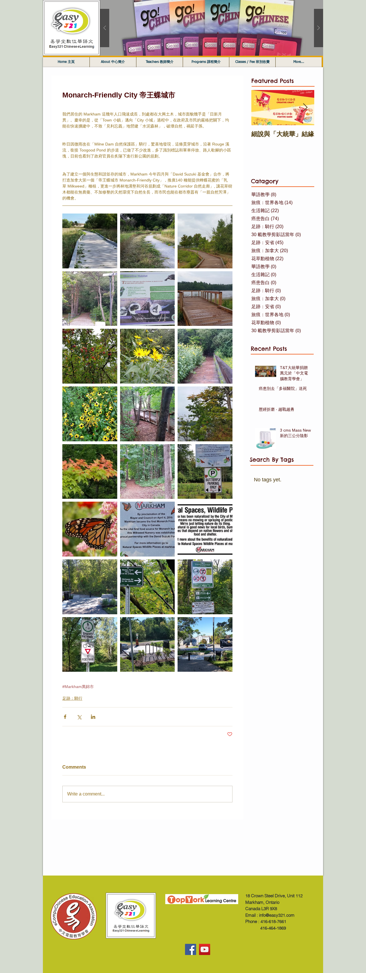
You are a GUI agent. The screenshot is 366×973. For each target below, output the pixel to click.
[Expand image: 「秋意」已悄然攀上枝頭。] (89, 471)
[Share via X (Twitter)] (79, 716)
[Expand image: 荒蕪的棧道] (89, 241)
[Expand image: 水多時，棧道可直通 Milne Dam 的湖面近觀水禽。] (205, 298)
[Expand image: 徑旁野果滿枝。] (89, 356)
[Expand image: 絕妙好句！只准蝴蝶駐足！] (205, 471)
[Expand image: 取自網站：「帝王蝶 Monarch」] (89, 529)
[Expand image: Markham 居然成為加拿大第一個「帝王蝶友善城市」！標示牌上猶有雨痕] (147, 529)
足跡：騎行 (72, 698)
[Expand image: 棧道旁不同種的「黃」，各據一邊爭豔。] (205, 356)
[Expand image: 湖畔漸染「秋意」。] (205, 413)
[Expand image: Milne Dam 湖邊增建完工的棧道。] (205, 241)
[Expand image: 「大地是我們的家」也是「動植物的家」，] (205, 529)
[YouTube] (204, 949)
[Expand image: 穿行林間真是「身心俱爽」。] (147, 471)
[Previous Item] (260, 107)
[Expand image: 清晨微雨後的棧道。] (147, 413)
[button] (211, 28)
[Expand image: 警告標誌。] (205, 586)
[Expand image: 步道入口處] (89, 586)
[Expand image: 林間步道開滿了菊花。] (147, 356)
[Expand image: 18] (89, 298)
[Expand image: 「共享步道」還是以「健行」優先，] (89, 644)
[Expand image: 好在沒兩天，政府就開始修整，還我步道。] (147, 241)
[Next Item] (305, 107)
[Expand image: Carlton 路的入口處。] (147, 644)
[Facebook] (190, 949)
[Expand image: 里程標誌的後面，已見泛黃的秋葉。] (147, 586)
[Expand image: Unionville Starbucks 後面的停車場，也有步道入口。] (205, 644)
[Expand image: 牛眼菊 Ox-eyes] (89, 413)
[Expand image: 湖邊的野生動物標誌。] (147, 298)
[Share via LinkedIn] (93, 716)
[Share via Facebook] (65, 716)
